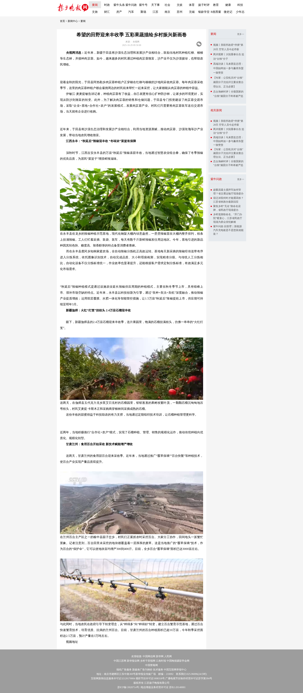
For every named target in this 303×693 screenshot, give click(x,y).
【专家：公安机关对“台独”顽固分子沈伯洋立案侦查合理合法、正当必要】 (228, 82)
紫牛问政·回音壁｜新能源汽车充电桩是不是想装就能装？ (228, 230)
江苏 (155, 11)
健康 (228, 4)
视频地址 (72, 641)
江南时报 (161, 660)
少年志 (240, 11)
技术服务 (158, 669)
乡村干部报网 (147, 660)
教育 (216, 4)
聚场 (143, 11)
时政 (107, 4)
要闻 (95, 4)
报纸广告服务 (124, 669)
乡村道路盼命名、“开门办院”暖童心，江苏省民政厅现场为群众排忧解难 (227, 218)
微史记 (228, 11)
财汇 (107, 11)
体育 (192, 4)
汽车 (131, 11)
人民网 (168, 656)
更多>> (240, 34)
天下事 (155, 4)
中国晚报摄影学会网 (178, 660)
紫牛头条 (119, 4)
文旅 (95, 11)
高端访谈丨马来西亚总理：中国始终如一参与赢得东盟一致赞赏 (228, 68)
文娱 (179, 4)
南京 (167, 11)
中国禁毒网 (151, 665)
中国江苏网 (120, 660)
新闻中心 (73, 21)
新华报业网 (133, 660)
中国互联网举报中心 (175, 669)
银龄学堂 (204, 11)
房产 (119, 11)
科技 (240, 4)
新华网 (159, 656)
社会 (167, 4)
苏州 (179, 11)
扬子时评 (204, 4)
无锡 (192, 11)
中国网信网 (149, 656)
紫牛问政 (131, 4)
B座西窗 (216, 11)
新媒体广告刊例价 (142, 669)
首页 (62, 21)
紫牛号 (143, 4)
